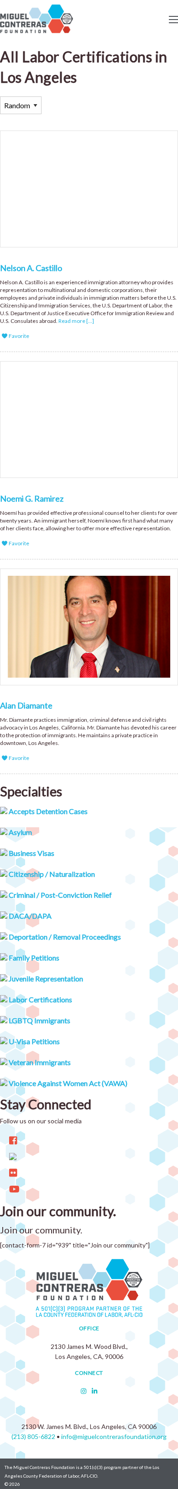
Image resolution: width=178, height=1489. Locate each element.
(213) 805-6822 (33, 1436)
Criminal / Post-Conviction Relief (59, 894)
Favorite (18, 335)
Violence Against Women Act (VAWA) (67, 1083)
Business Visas (30, 853)
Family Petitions (33, 957)
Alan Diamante (26, 705)
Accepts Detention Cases (47, 811)
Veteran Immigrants (39, 1062)
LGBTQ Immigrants (38, 1020)
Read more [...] (76, 320)
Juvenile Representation (45, 978)
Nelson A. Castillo (31, 268)
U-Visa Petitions (33, 1041)
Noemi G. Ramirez (31, 498)
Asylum (19, 832)
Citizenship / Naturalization (51, 874)
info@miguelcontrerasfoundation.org (114, 1436)
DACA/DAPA (29, 915)
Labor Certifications (39, 999)
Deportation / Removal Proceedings (64, 936)
